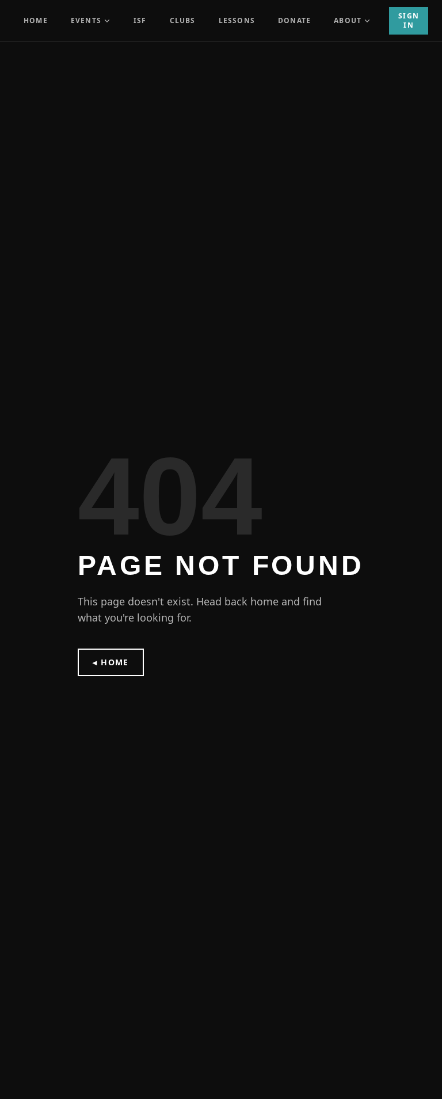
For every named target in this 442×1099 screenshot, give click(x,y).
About (347, 20)
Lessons (237, 20)
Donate (294, 20)
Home (36, 20)
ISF (140, 20)
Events (86, 20)
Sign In (408, 20)
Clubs (183, 20)
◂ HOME (110, 662)
